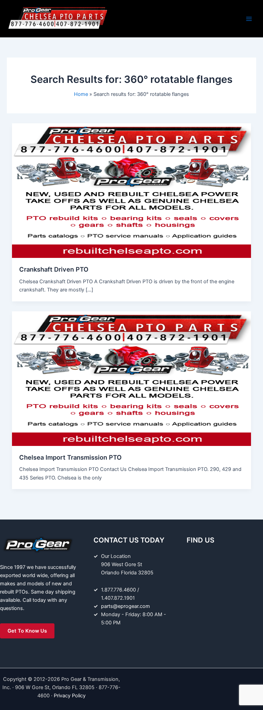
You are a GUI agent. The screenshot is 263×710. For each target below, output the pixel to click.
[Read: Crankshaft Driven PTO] (131, 190)
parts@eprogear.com (125, 606)
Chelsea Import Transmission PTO (70, 457)
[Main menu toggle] (249, 19)
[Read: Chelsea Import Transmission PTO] (131, 378)
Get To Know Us (27, 631)
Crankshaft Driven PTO (53, 269)
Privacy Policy (70, 696)
